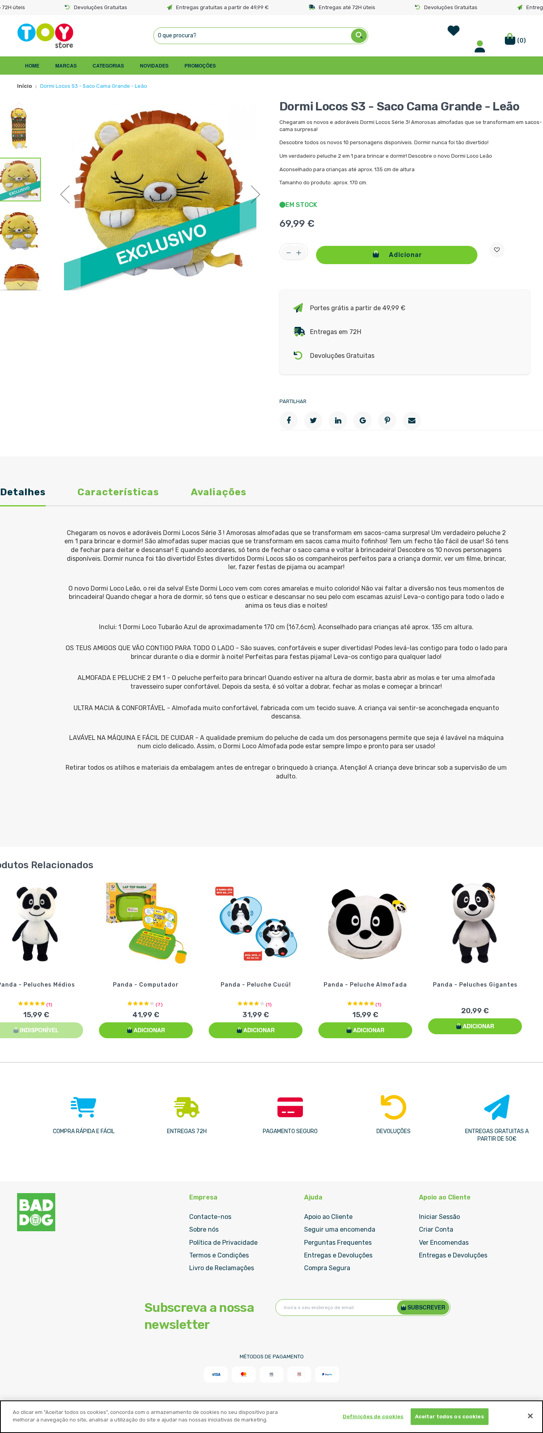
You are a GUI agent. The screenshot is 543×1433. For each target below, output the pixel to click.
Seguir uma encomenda (339, 1229)
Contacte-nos (210, 1217)
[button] (65, 194)
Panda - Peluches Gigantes (475, 984)
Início (24, 86)
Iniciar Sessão (439, 1217)
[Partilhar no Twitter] (313, 420)
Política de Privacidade (223, 1242)
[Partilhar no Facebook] (288, 420)
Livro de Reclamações (221, 1268)
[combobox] (261, 36)
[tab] (23, 497)
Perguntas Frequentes (338, 1242)
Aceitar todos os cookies (449, 1416)
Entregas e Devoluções (338, 1255)
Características (118, 493)
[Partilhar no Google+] (362, 420)
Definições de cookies (373, 1416)
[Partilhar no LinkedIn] (338, 420)
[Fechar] (530, 1416)
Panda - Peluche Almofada (365, 984)
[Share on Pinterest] (387, 420)
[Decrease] (289, 253)
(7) (159, 1004)
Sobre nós (204, 1229)
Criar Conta (436, 1229)
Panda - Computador (146, 984)
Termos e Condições (219, 1255)
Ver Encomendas (444, 1242)
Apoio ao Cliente (328, 1217)
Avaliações (218, 493)
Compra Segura (327, 1268)
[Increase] (298, 253)
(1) (49, 1004)
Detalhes (23, 493)
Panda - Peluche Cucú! (256, 984)
